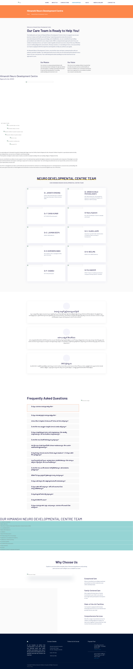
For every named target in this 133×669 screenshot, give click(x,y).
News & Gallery (98, 2)
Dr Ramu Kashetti (91, 213)
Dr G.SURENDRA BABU (52, 251)
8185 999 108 (53, 652)
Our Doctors (65, 2)
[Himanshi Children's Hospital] (23, 2)
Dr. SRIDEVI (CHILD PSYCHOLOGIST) (91, 193)
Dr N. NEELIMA (90, 252)
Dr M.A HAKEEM (90, 270)
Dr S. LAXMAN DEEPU (52, 233)
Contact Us (111, 2)
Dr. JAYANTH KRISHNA (52, 193)
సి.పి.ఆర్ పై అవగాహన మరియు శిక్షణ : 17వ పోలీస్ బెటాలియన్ (100, 646)
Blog (87, 2)
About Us (54, 2)
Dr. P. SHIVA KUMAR (51, 214)
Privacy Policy (30, 666)
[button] (39, 147)
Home (47, 2)
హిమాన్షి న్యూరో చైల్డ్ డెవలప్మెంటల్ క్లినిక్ (66, 312)
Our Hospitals (76, 2)
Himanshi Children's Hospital (42, 664)
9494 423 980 (53, 655)
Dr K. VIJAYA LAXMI (92, 231)
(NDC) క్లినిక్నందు (66, 364)
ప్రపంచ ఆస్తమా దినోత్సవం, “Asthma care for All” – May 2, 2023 (99, 655)
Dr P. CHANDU (49, 271)
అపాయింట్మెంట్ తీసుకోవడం (66, 338)
